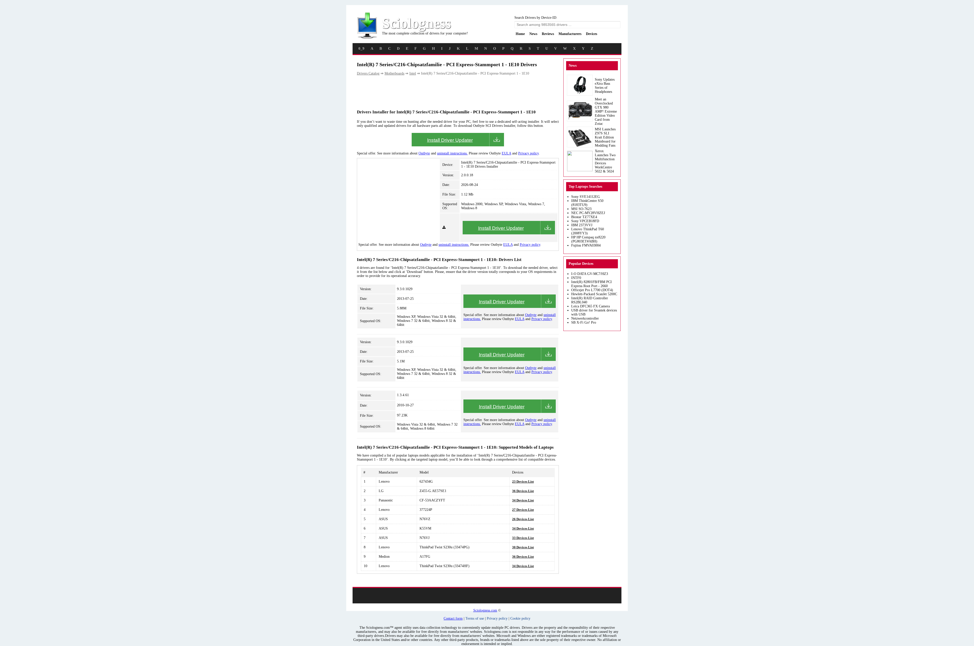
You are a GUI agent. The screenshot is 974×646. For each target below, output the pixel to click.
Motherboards (394, 73)
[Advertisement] (449, 92)
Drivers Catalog (368, 73)
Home (520, 34)
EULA (506, 153)
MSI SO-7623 (581, 209)
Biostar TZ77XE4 (584, 217)
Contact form (453, 618)
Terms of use (474, 618)
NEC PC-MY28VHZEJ (588, 213)
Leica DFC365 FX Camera (590, 306)
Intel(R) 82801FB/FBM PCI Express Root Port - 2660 (591, 284)
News (533, 34)
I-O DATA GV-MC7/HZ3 (589, 274)
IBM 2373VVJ (581, 225)
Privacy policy (528, 153)
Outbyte (424, 153)
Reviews (548, 34)
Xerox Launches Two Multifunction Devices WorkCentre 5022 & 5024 (605, 161)
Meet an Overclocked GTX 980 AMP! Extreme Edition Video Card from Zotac (606, 111)
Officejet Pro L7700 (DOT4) (592, 290)
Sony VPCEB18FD (585, 221)
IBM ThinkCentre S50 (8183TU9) (587, 203)
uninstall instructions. (452, 153)
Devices (591, 34)
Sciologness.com (485, 610)
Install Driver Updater (450, 140)
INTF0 (576, 278)
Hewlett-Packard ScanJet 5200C (594, 294)
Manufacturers (570, 34)
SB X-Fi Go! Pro (583, 322)
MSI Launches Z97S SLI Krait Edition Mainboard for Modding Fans (605, 137)
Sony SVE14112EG (585, 197)
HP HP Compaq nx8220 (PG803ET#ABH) (588, 239)
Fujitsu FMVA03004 (586, 245)
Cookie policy (520, 618)
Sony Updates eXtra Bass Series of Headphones (605, 86)
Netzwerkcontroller (585, 318)
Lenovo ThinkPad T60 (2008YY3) (587, 231)
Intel (412, 73)
